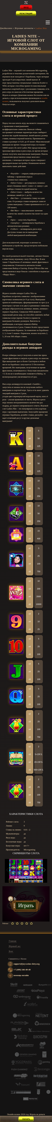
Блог (11, 951)
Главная (12, 941)
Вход (26, 7)
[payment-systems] (13, 986)
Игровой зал (14, 946)
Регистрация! (26, 14)
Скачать (26, 1119)
